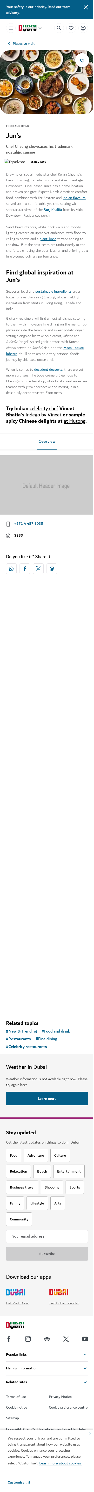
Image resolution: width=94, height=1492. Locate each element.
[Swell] (47, 825)
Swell (16, 869)
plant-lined (48, 239)
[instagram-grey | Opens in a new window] (28, 1339)
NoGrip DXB (23, 771)
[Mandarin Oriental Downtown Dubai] (47, 629)
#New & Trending (21, 1031)
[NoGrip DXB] (47, 727)
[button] (19, 1482)
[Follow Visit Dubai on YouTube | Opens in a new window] (85, 1339)
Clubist (18, 973)
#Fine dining (46, 1039)
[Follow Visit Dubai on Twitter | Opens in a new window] (66, 1339)
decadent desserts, (48, 369)
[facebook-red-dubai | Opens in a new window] (25, 568)
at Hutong (75, 421)
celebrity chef (44, 408)
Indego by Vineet (44, 415)
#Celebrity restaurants (26, 1046)
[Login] (83, 28)
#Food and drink (56, 1031)
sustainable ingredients (53, 291)
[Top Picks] (71, 28)
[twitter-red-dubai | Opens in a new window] (38, 568)
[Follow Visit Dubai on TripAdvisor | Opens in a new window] (47, 1339)
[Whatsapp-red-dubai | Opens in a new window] (11, 568)
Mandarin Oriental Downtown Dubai (44, 673)
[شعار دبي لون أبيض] (20, 1326)
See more (47, 1004)
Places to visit (24, 43)
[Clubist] (47, 929)
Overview (47, 441)
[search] (59, 28)
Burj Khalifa (53, 210)
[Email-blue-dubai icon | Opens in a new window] (52, 568)
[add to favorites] (82, 60)
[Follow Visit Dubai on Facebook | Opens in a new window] (9, 1339)
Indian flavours (74, 198)
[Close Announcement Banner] (86, 7)
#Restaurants (18, 1039)
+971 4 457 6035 (28, 523)
